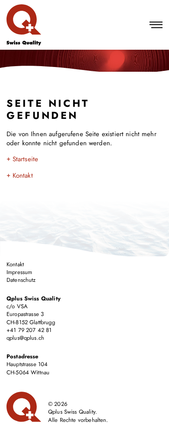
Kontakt (23, 175)
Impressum (19, 272)
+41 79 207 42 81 (29, 330)
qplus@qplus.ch (25, 338)
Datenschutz (21, 280)
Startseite (25, 159)
